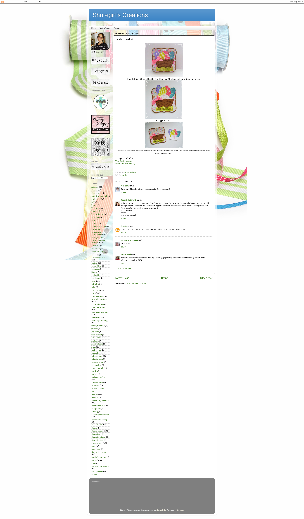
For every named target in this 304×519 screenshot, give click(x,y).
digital (94, 263)
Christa (124, 226)
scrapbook (96, 409)
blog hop (95, 208)
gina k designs (97, 296)
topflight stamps (98, 457)
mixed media (97, 359)
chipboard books (98, 226)
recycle (94, 397)
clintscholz (161, 510)
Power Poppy (97, 382)
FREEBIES (95, 290)
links (93, 347)
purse (93, 391)
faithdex (95, 284)
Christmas (96, 229)
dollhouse (95, 269)
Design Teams (105, 28)
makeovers (96, 350)
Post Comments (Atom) (137, 283)
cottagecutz (96, 238)
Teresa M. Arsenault (129, 240)
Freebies (117, 28)
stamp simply (97, 431)
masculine (95, 353)
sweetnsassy (96, 443)
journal (94, 329)
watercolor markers (100, 466)
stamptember (97, 440)
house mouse (97, 318)
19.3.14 (123, 192)
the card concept (98, 452)
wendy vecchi (97, 471)
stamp (94, 428)
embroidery (96, 275)
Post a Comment (125, 268)
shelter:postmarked (100, 415)
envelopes (95, 278)
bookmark (95, 211)
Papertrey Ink (97, 368)
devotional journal (99, 258)
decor (93, 255)
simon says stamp (99, 420)
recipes (94, 394)
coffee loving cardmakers (97, 233)
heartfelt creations (99, 312)
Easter (94, 272)
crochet (94, 246)
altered (94, 190)
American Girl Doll (99, 196)
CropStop (95, 249)
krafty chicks (97, 344)
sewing (94, 412)
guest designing (98, 307)
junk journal (96, 335)
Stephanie (125, 186)
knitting (95, 341)
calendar (95, 217)
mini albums (96, 356)
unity (93, 463)
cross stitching (98, 252)
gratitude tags (97, 304)
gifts (93, 293)
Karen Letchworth (128, 200)
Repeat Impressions (100, 400)
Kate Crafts (96, 338)
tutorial (94, 460)
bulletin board (97, 214)
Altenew (94, 187)
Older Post (206, 278)
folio (93, 287)
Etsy (93, 281)
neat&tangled (97, 362)
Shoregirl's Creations (120, 15)
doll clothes (96, 266)
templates (95, 449)
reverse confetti (98, 406)
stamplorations (98, 437)
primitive (95, 385)
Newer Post (122, 278)
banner (94, 205)
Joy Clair (95, 332)
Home (93, 28)
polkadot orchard (99, 377)
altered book (96, 193)
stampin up (96, 434)
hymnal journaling (99, 321)
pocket (94, 374)
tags (93, 446)
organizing (96, 365)
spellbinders (96, 425)
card (93, 220)
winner (94, 474)
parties (94, 371)
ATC (93, 202)
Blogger (180, 510)
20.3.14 (123, 233)
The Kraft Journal (123, 161)
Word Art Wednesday (125, 163)
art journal (96, 199)
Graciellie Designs (99, 299)
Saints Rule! (126, 254)
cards (124, 175)
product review (97, 388)
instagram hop (98, 326)
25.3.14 (123, 263)
